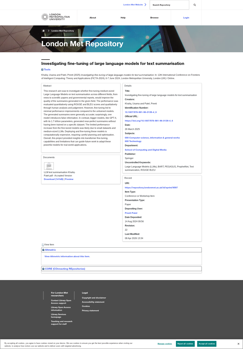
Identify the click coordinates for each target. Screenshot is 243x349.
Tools (46, 69)
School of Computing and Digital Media (145, 149)
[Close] (238, 344)
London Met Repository (62, 30)
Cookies (86, 306)
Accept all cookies (207, 344)
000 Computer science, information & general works (152, 137)
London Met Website (133, 4)
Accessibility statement (93, 302)
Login (186, 17)
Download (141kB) (53, 179)
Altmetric (50, 249)
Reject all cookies (185, 344)
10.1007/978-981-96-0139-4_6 (141, 112)
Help (123, 17)
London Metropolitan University (43, 30)
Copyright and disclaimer (94, 297)
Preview (69, 179)
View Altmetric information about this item (67, 256)
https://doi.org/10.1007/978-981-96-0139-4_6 (149, 120)
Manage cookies (165, 344)
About (93, 17)
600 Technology (133, 141)
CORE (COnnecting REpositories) (64, 268)
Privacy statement (90, 310)
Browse (154, 17)
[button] (43, 245)
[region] (121, 344)
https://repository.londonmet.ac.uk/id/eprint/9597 (151, 187)
